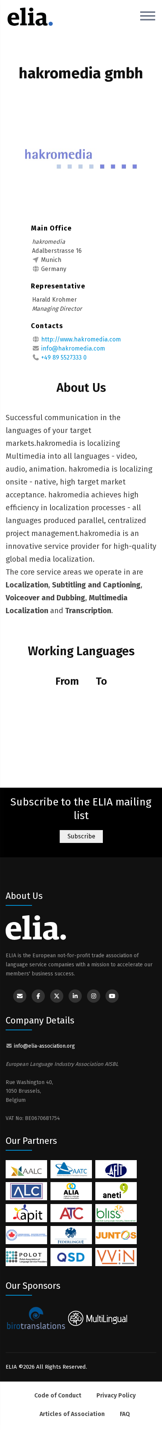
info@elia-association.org (44, 1046)
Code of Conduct (57, 1395)
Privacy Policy (116, 1395)
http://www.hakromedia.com (81, 339)
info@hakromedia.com (73, 348)
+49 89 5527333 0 (64, 357)
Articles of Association (72, 1414)
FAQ (125, 1414)
